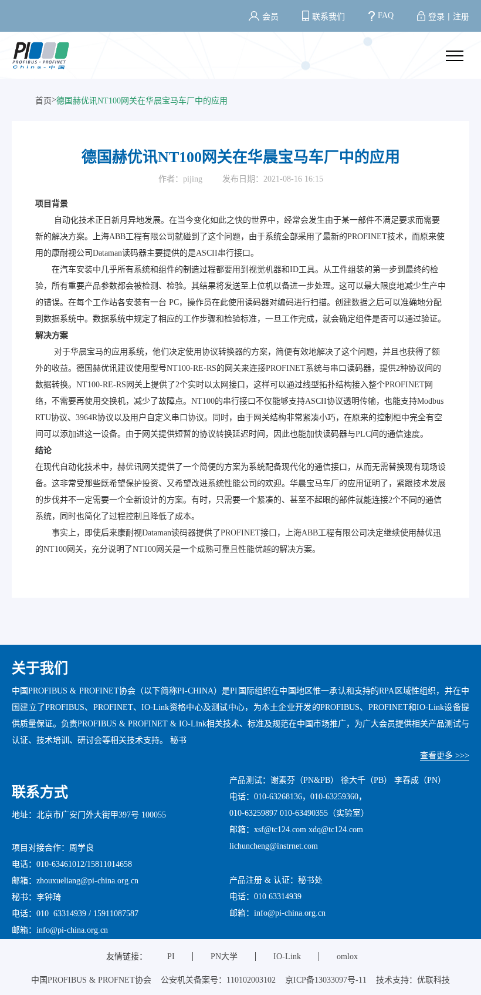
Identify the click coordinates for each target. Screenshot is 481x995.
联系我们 (328, 16)
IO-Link (287, 956)
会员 (270, 16)
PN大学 (224, 956)
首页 (43, 100)
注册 (461, 16)
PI (171, 956)
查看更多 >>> (444, 755)
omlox (347, 956)
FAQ (386, 15)
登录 (436, 16)
